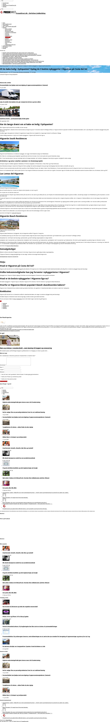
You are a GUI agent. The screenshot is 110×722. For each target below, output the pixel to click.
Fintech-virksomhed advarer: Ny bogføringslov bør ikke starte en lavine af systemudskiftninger (30, 626)
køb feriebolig (57, 511)
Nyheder (4, 27)
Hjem (4, 22)
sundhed (45, 511)
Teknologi (76, 511)
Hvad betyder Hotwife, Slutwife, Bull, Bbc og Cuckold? (18, 448)
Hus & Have (7, 37)
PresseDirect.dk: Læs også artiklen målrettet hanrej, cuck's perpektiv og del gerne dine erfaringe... (25, 508)
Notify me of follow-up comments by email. (12, 376)
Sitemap (4, 6)
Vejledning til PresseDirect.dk (9, 5)
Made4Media (9, 720)
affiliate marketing (84, 511)
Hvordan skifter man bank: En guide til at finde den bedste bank (17, 329)
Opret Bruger (6, 3)
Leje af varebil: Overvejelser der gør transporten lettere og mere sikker (20, 102)
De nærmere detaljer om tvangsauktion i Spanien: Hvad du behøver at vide (24, 646)
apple (94, 511)
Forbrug (7, 33)
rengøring (48, 511)
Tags (4, 393)
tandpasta (69, 511)
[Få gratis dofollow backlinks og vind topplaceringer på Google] (6, 465)
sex (28, 511)
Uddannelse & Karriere (10, 44)
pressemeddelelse (41, 511)
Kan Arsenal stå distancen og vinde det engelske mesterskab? (20, 606)
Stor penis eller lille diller (10, 488)
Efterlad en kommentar (24, 72)
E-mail (2, 369)
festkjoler (79, 511)
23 (10, 450)
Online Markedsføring (12, 511)
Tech (6, 43)
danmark (36, 511)
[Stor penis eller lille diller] (6, 485)
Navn (1, 367)
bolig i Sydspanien (17, 299)
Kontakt (4, 48)
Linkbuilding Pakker (7, 45)
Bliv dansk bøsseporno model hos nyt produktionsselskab (19, 458)
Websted (2, 372)
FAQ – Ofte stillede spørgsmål (9, 26)
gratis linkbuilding (20, 511)
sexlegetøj (91, 511)
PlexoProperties (4, 72)
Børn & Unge (8, 30)
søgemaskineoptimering (5, 511)
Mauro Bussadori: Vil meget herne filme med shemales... (15, 497)
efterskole (33, 511)
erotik (30, 511)
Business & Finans (9, 31)
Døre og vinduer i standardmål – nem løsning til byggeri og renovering (26, 348)
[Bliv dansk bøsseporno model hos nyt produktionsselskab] (6, 455)
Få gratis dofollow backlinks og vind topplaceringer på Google (20, 468)
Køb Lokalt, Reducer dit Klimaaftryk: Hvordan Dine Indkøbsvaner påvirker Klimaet (26, 478)
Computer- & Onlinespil (10, 32)
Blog (60, 511)
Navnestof (7, 41)
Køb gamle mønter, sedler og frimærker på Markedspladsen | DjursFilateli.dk (20, 60)
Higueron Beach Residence (12, 245)
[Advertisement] (38, 18)
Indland (7, 38)
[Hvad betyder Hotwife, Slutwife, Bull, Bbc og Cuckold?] (6, 445)
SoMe (88, 511)
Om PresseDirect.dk (7, 24)
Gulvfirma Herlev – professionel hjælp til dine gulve (14, 118)
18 (9, 460)
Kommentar (3, 365)
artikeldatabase (25, 511)
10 (12, 470)
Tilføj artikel (5, 25)
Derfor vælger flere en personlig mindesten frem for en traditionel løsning (20, 54)
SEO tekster (5, 47)
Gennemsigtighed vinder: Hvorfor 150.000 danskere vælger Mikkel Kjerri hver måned (22, 62)
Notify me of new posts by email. (9, 379)
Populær (5, 391)
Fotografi (7, 35)
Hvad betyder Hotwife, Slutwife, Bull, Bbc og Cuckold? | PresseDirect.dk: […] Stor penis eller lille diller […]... (27, 503)
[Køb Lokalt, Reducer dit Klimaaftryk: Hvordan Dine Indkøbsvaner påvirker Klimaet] (6, 475)
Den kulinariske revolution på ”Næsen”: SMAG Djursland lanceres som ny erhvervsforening (23, 61)
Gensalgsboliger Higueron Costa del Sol (9, 256)
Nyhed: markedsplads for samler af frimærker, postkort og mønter (18, 58)
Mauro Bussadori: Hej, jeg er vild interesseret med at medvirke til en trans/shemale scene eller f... (25, 502)
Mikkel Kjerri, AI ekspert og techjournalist (12, 57)
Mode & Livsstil (8, 39)
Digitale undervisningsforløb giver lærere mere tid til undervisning (18, 52)
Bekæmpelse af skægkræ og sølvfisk (10, 330)
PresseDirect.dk (24, 721)
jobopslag (73, 511)
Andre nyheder (8, 29)
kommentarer (6, 392)
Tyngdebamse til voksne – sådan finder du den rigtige (15, 56)
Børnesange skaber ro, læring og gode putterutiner (14, 63)
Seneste (4, 390)
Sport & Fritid (8, 42)
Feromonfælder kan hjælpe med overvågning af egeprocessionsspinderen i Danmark (22, 55)
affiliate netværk (65, 511)
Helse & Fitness (8, 36)
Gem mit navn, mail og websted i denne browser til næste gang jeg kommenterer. (20, 374)
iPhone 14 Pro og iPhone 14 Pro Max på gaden (15, 616)
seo (0, 511)
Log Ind (4, 4)
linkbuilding (52, 511)
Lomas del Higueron (16, 213)
